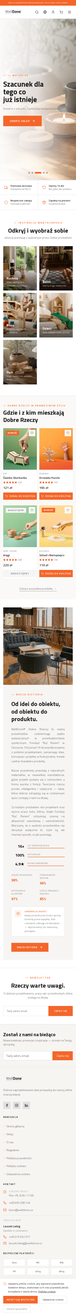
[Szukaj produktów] (37, 12)
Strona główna (15, 1126)
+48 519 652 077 (19, 1237)
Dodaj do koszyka (22, 496)
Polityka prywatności (19, 1158)
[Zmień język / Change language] (45, 12)
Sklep (9, 1134)
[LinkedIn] (26, 1105)
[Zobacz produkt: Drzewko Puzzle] (56, 449)
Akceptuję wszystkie (20, 1299)
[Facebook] (7, 1105)
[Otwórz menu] (69, 12)
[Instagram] (16, 1105)
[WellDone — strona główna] (13, 12)
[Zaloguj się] (53, 12)
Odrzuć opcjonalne (17, 1309)
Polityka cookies (16, 1166)
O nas (10, 1142)
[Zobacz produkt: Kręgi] (20, 526)
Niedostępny (20, 573)
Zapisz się (60, 1011)
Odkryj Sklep (20, 121)
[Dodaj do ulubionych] (32, 433)
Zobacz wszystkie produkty (36, 589)
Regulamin (12, 1150)
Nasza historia (27, 947)
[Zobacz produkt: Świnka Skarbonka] (20, 449)
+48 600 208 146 (19, 1203)
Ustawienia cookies (18, 1174)
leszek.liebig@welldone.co (25, 1243)
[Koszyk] (61, 12)
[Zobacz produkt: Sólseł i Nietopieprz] (56, 526)
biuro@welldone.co (21, 1210)
